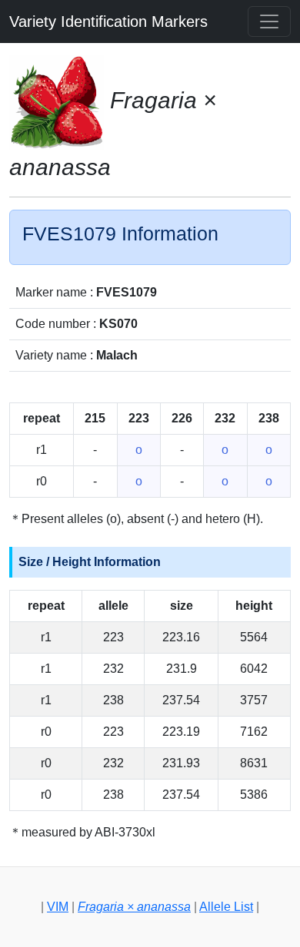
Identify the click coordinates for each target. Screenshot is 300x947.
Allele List (226, 906)
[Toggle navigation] (269, 21)
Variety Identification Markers (108, 21)
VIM (57, 906)
